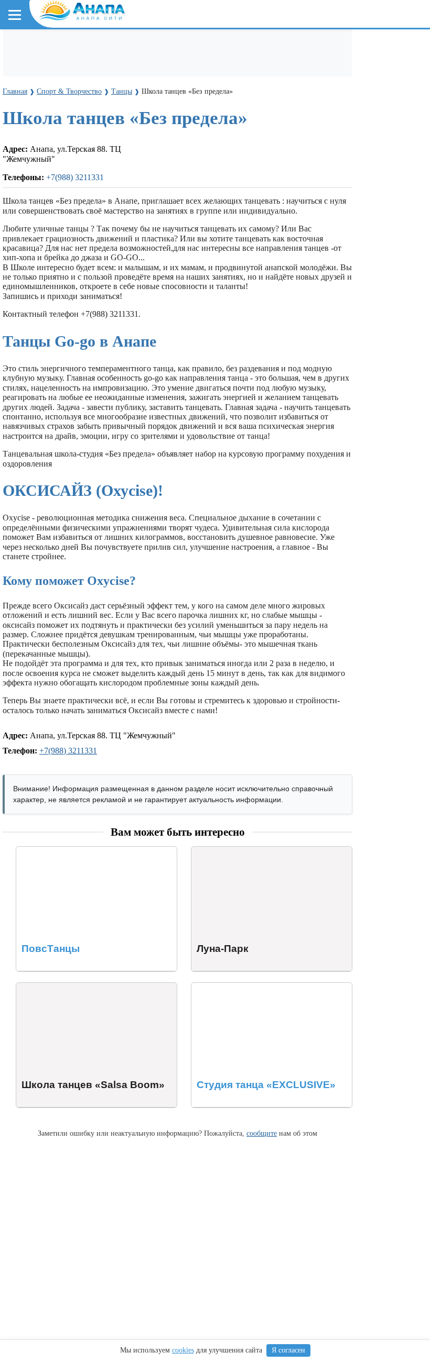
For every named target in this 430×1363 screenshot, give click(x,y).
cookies (183, 1350)
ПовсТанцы (37, 851)
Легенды (199, 115)
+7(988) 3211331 (68, 750)
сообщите (261, 1133)
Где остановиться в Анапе (60, 48)
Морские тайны (40, 258)
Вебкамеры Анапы (48, 192)
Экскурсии (256, 48)
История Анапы (99, 115)
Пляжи (129, 48)
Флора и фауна (95, 163)
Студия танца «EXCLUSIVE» (244, 987)
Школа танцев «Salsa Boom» (66, 987)
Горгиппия (155, 115)
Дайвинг (30, 67)
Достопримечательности (99, 67)
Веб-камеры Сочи (44, 211)
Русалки (182, 258)
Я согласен (288, 1350)
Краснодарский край (53, 144)
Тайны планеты (40, 240)
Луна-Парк (211, 851)
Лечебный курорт (256, 115)
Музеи (166, 67)
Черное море (35, 163)
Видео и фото (36, 115)
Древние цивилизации (119, 258)
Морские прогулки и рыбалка (339, 48)
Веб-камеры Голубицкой (132, 211)
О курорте (29, 96)
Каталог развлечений (188, 48)
